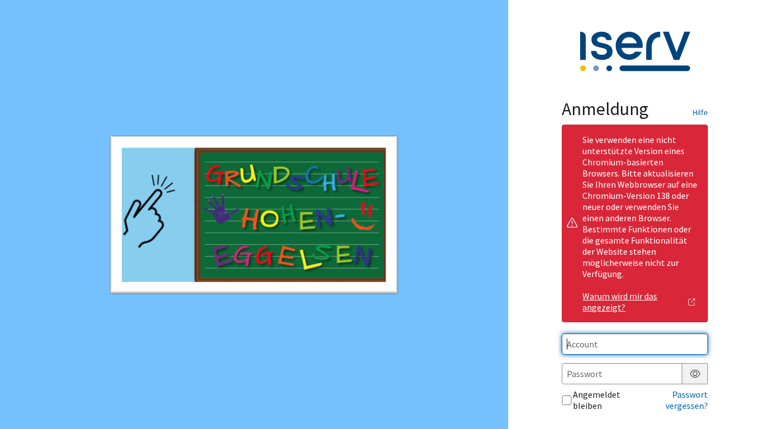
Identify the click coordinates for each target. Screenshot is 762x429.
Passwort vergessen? (686, 400)
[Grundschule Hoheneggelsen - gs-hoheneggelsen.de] (254, 214)
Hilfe (700, 112)
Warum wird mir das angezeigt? (619, 301)
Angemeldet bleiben (596, 400)
